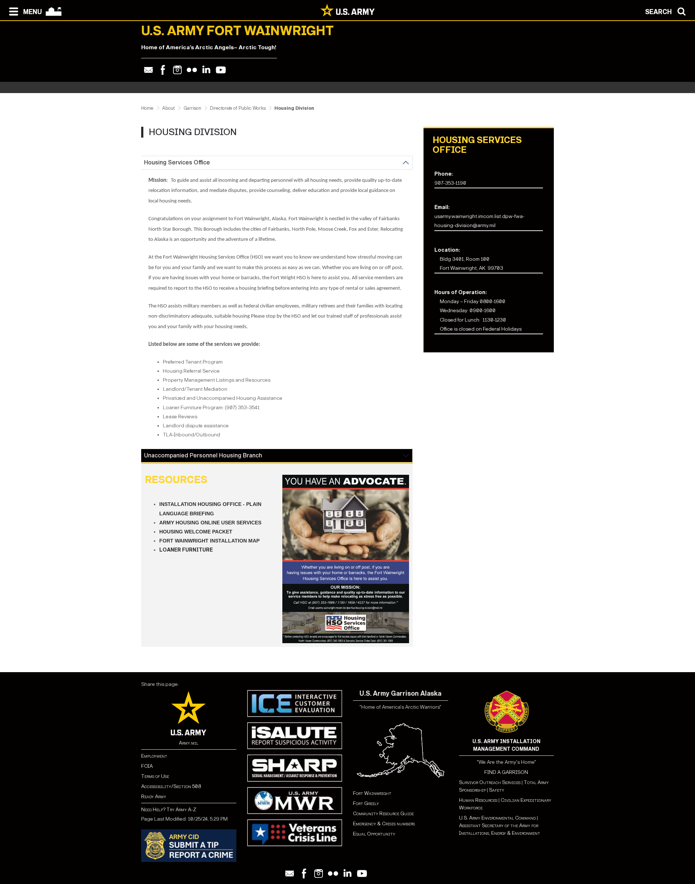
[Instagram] (177, 70)
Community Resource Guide (383, 813)
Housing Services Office (177, 162)
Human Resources (478, 800)
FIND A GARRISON (506, 772)
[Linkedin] (206, 70)
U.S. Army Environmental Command (497, 818)
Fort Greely (366, 803)
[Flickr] (192, 70)
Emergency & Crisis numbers (384, 824)
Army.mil (188, 743)
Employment (154, 756)
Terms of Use (155, 776)
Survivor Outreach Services (490, 782)
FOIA (147, 766)
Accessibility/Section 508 (171, 786)
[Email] (148, 70)
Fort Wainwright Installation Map (209, 541)
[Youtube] (221, 70)
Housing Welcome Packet (195, 532)
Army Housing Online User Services (210, 522)
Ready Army (153, 796)
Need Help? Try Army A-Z (168, 810)
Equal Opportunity (374, 834)
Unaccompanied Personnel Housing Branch (203, 455)
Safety (496, 790)
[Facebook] (163, 70)
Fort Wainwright (372, 793)
